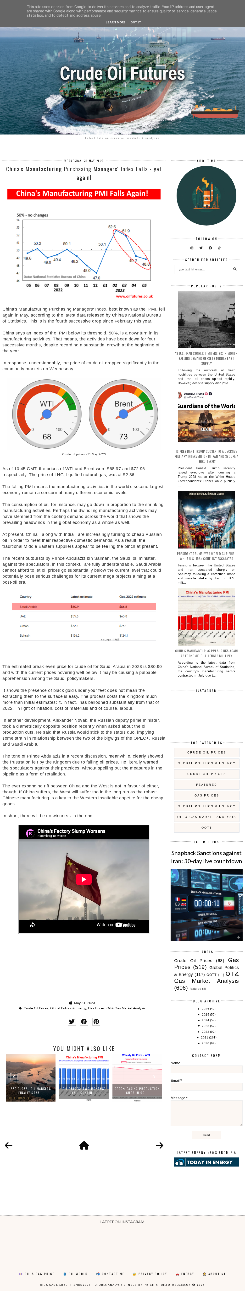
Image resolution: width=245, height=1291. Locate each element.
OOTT (206, 827)
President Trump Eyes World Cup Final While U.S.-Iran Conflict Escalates (206, 556)
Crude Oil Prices (36, 1008)
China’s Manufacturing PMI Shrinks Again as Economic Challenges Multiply (206, 653)
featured (206, 784)
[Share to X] (72, 1021)
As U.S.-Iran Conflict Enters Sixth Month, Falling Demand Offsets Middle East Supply (207, 358)
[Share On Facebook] (84, 1021)
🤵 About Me (214, 1274)
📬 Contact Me (110, 1274)
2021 (205, 1037)
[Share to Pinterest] (96, 1021)
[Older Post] (159, 1146)
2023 (206, 1026)
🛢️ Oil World (75, 1274)
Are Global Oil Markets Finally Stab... (31, 1091)
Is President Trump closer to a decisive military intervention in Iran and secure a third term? (207, 456)
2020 (206, 1043)
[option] (31, 1078)
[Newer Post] (8, 1146)
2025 (206, 1014)
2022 (206, 1031)
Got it (135, 22)
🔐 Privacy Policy (150, 1274)
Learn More (116, 22)
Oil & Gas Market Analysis (125, 1008)
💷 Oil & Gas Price (37, 1274)
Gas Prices (96, 1008)
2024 (206, 1020)
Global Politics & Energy (68, 1008)
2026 (206, 1009)
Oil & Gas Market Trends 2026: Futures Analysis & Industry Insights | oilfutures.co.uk (115, 1284)
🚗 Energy (185, 1274)
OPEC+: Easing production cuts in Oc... (137, 1091)
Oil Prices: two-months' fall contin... (84, 1091)
